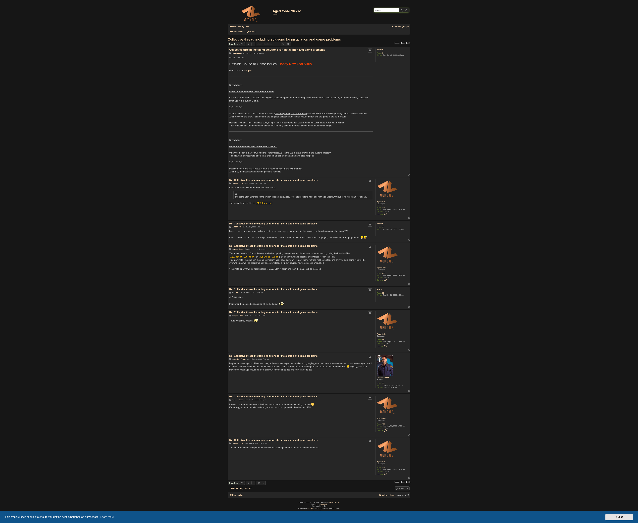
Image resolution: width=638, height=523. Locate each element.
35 (383, 227)
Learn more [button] (107, 517)
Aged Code (381, 202)
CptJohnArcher (383, 377)
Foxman (380, 49)
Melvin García (333, 502)
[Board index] (250, 13)
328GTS (380, 223)
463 (383, 207)
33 (383, 383)
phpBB (310, 508)
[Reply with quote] (370, 50)
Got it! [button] (619, 517)
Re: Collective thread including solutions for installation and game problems (273, 180)
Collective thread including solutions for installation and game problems (284, 39)
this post (248, 70)
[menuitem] (245, 27)
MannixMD (323, 504)
